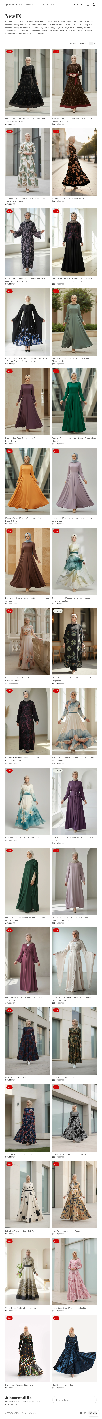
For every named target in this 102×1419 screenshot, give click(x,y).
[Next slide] (46, 82)
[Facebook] (81, 1412)
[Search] (82, 4)
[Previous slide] (9, 82)
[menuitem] (53, 4)
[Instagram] (85, 1412)
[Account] (88, 4)
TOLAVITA (15, 1413)
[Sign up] (92, 1400)
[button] (83, 43)
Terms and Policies (29, 1413)
